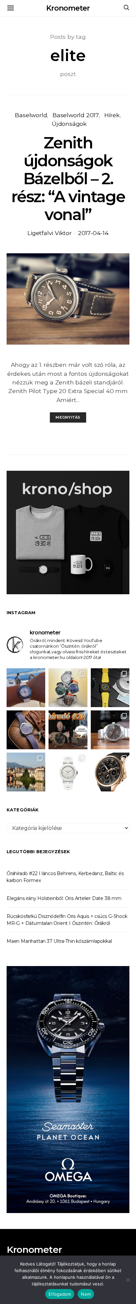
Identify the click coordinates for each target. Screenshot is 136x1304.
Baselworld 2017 (75, 115)
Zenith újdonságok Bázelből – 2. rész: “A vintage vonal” (68, 178)
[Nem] (127, 1279)
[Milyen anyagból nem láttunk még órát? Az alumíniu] (68, 772)
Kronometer (67, 8)
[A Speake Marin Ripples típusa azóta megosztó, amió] (26, 729)
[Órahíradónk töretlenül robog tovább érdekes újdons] (68, 729)
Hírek (112, 115)
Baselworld (31, 115)
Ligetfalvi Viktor (49, 232)
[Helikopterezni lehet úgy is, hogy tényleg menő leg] (110, 687)
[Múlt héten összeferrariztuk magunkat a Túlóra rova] (26, 772)
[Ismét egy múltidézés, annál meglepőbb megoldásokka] (110, 729)
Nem (86, 1294)
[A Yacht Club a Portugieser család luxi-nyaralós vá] (110, 772)
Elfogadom (60, 1294)
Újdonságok (69, 123)
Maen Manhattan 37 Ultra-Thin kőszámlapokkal (59, 941)
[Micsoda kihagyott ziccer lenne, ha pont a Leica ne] (68, 687)
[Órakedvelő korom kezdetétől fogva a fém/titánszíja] (26, 687)
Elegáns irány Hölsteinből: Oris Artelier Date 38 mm (64, 898)
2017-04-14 (93, 232)
